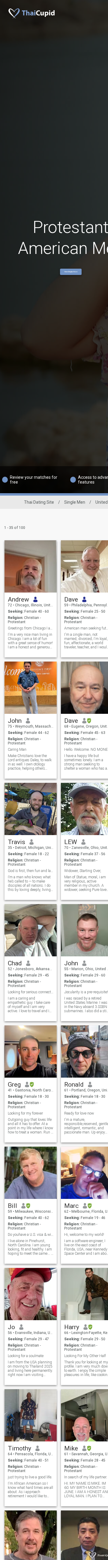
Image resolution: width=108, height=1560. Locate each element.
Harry (71, 1327)
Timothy (19, 1448)
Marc (71, 1205)
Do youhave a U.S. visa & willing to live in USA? (31, 1235)
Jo (11, 1327)
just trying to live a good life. (30, 1477)
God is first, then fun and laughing (31, 871)
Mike (71, 1448)
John (15, 720)
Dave (71, 599)
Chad (15, 963)
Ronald (74, 1084)
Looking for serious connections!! (31, 992)
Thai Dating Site (39, 502)
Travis (16, 842)
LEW (70, 842)
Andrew (18, 599)
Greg (14, 1084)
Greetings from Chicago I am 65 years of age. (31, 628)
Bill (12, 1205)
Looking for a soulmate (26, 1356)
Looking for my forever (25, 1113)
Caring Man (17, 749)
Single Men (74, 502)
